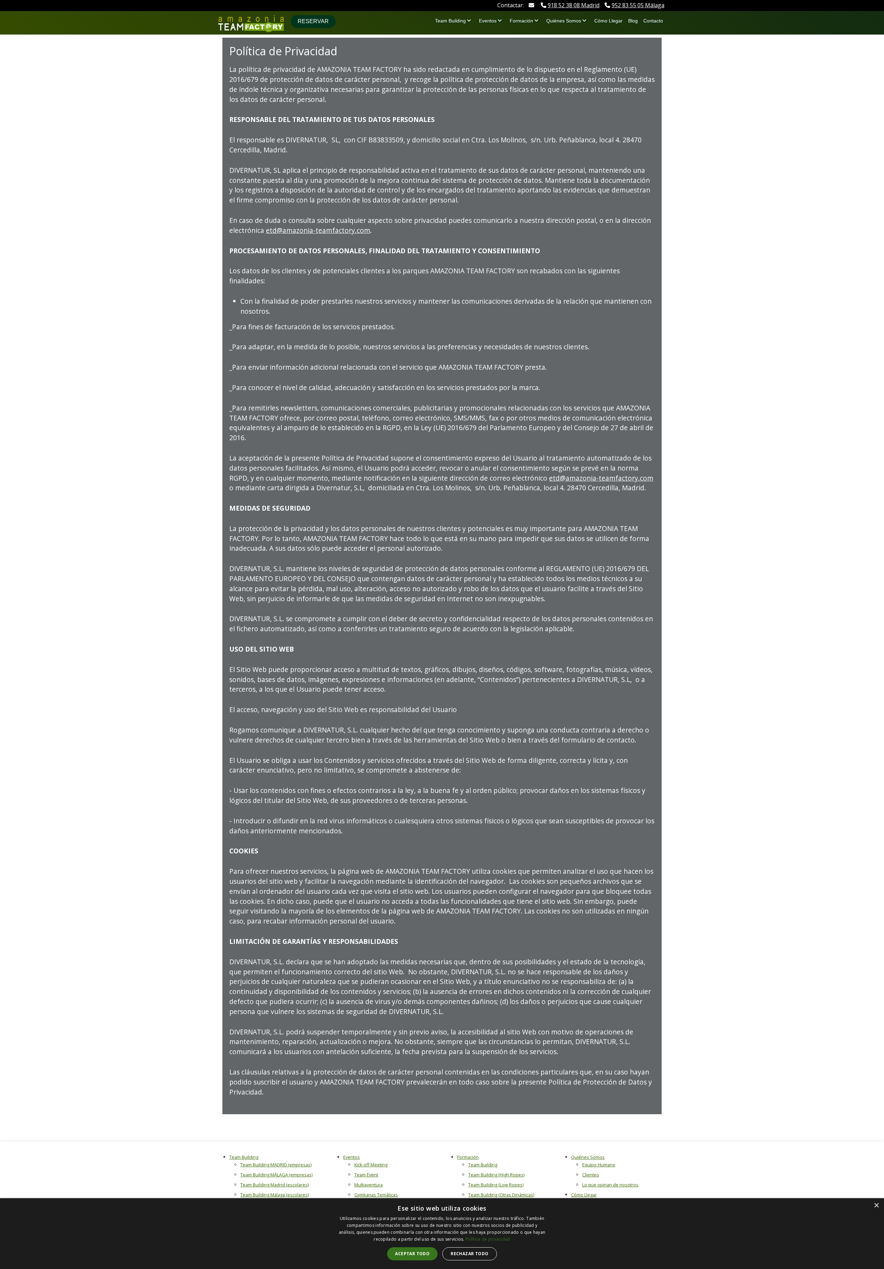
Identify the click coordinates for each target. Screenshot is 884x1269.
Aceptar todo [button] (412, 1254)
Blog (633, 20)
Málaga (638, 5)
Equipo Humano (598, 1165)
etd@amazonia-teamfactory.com (318, 230)
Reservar (313, 21)
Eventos (488, 20)
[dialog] (442, 1233)
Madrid (573, 5)
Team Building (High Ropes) (496, 1175)
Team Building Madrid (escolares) (274, 1185)
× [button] (876, 1205)
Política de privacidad (487, 1239)
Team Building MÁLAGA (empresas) (276, 1175)
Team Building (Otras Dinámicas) (501, 1195)
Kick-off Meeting (370, 1165)
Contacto (653, 20)
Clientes (590, 1175)
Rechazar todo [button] (469, 1254)
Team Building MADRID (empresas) (275, 1165)
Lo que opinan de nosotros (610, 1185)
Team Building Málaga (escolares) (274, 1195)
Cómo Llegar (608, 20)
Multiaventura (368, 1185)
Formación (521, 20)
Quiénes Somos (563, 20)
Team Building (450, 20)
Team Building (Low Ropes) (495, 1185)
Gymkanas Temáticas (376, 1195)
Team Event (366, 1175)
